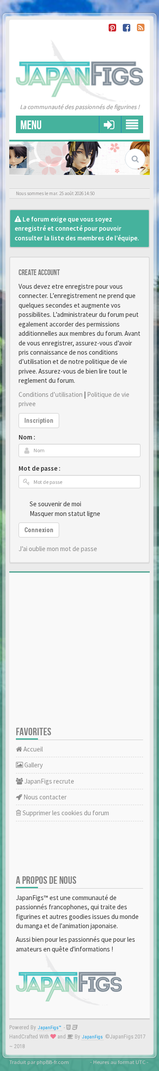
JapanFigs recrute (48, 781)
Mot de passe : (40, 468)
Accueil (32, 749)
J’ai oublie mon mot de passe (58, 549)
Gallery (33, 765)
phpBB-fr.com (53, 1061)
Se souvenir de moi (55, 504)
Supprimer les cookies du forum (65, 813)
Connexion (38, 530)
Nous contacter (44, 797)
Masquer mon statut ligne (65, 513)
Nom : (27, 437)
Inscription (38, 420)
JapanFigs (92, 1037)
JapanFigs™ (49, 1028)
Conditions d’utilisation (51, 394)
